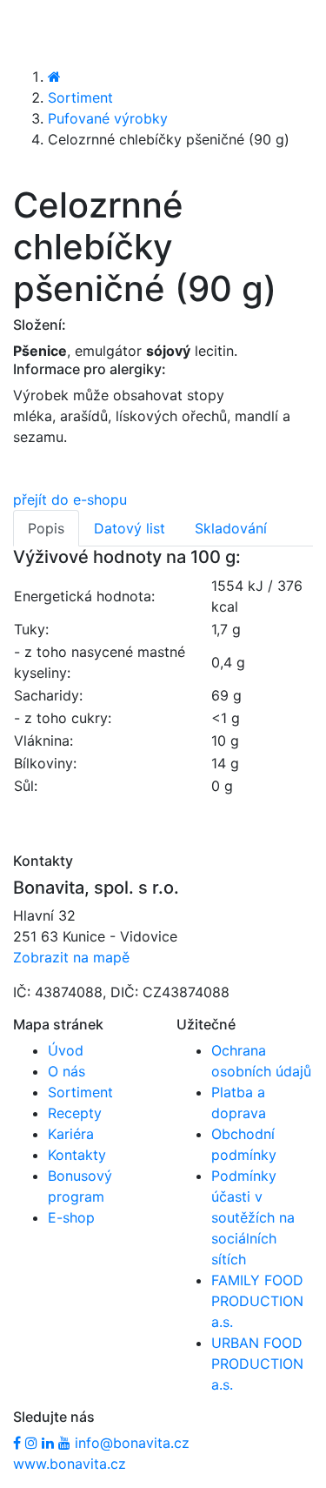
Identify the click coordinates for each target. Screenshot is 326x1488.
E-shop (71, 1217)
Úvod (65, 1050)
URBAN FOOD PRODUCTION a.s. (257, 1363)
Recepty (75, 1113)
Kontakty (77, 1154)
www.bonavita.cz (69, 1463)
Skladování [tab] (231, 528)
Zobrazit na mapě (71, 957)
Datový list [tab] (129, 528)
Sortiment (80, 97)
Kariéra (71, 1134)
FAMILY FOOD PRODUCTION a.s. (257, 1300)
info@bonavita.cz (132, 1442)
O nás (66, 1071)
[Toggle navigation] (38, 32)
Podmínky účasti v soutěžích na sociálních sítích (253, 1217)
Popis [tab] (46, 528)
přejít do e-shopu (70, 499)
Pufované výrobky (108, 118)
